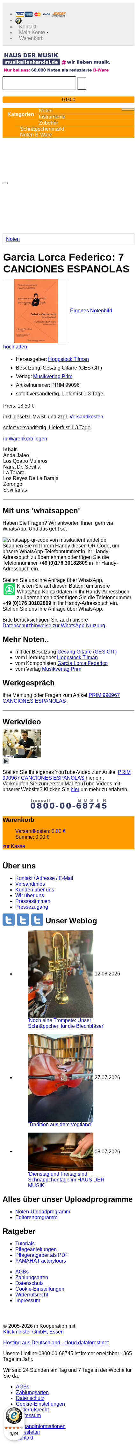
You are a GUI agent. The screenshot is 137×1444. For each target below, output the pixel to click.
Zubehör (48, 123)
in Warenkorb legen (25, 438)
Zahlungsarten (31, 1277)
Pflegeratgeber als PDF (41, 1255)
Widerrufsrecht (31, 1294)
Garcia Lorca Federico (82, 663)
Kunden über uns (34, 889)
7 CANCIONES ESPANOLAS (61, 698)
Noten (13, 239)
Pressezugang (31, 907)
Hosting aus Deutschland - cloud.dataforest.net (56, 1342)
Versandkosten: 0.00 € (40, 831)
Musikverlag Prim (52, 376)
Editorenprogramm (36, 1217)
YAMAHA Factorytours (40, 1261)
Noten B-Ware (36, 134)
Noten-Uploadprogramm (42, 1211)
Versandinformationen (41, 1426)
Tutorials (25, 1243)
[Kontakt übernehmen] (9, 589)
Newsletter (28, 1432)
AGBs (22, 1271)
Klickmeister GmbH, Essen (33, 1331)
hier (75, 789)
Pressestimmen (32, 901)
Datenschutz (29, 1283)
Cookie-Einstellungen (39, 1289)
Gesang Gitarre (87, 651)
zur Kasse (14, 846)
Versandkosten (86, 416)
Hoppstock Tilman (68, 359)
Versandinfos (30, 884)
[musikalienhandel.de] (56, 59)
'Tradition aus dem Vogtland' (60, 1124)
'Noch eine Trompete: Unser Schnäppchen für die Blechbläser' (66, 1023)
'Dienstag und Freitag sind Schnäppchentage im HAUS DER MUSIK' (66, 1179)
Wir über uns (29, 895)
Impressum (27, 1300)
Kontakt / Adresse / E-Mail (44, 878)
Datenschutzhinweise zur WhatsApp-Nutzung (54, 625)
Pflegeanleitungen (36, 1249)
